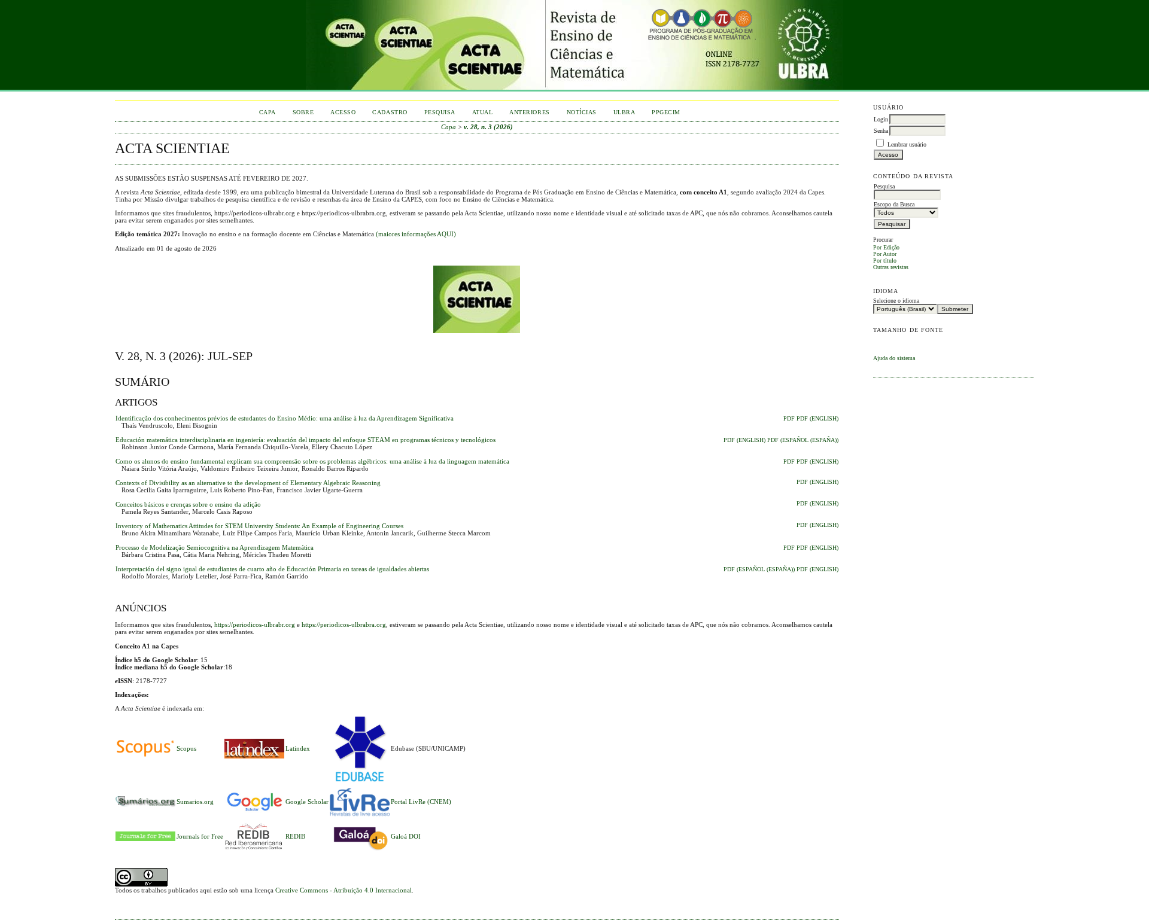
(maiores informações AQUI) (416, 233)
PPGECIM (666, 112)
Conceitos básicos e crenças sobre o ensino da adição (188, 504)
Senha (881, 130)
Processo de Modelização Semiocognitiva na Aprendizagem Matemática (214, 547)
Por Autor (884, 254)
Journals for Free (200, 836)
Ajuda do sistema (894, 358)
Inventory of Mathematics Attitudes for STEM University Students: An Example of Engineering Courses (259, 525)
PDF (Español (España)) (802, 440)
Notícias (582, 112)
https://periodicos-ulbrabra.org (344, 624)
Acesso (342, 112)
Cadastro (389, 112)
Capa (267, 112)
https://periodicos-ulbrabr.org (254, 624)
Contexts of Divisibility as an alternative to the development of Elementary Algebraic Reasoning (248, 482)
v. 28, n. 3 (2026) (488, 126)
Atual (482, 112)
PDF (789, 419)
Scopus (186, 748)
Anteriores (529, 112)
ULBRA (624, 112)
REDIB (295, 836)
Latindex (297, 748)
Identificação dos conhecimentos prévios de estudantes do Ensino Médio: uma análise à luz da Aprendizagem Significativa (284, 418)
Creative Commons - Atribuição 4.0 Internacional (343, 890)
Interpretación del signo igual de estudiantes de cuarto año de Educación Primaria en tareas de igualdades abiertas (272, 568)
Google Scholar (307, 801)
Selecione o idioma (896, 300)
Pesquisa (439, 112)
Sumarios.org (195, 801)
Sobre (303, 112)
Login (881, 119)
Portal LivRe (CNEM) (421, 801)
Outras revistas (890, 267)
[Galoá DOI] (360, 851)
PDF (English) (817, 419)
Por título (884, 260)
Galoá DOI (406, 836)
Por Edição (886, 247)
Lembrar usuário (906, 144)
